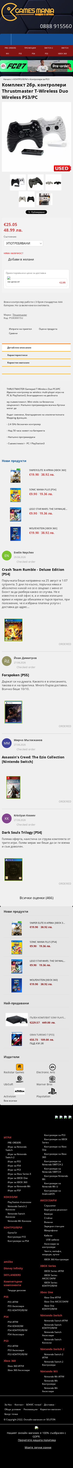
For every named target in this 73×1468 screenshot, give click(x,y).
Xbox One (46, 1292)
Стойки (48, 1218)
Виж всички (10, 1100)
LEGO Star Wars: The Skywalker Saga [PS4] (48, 509)
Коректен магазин (18, 362)
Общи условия (12, 1409)
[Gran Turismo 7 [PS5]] (17, 1039)
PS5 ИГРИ (13, 1302)
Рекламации (31, 1409)
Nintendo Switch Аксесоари (51, 1334)
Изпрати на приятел (20, 329)
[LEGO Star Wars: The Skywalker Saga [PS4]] (15, 514)
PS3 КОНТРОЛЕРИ (17, 1354)
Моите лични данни (38, 1447)
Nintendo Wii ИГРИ (54, 1376)
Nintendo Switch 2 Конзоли (16, 1208)
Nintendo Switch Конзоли (15, 1215)
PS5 (6, 1297)
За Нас (8, 1404)
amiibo (8, 1261)
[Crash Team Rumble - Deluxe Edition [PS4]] (13, 632)
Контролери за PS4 (18, 1241)
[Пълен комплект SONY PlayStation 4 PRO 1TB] (17, 1020)
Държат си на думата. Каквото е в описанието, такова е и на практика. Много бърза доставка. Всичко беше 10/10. (35, 685)
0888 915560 (56, 26)
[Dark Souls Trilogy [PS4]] (13, 871)
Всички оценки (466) (36, 897)
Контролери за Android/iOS (51, 1192)
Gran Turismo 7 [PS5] (42, 1034)
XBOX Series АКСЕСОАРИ (49, 1277)
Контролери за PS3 (39, 79)
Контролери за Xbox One (54, 1148)
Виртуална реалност (55, 1209)
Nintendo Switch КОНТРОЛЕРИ (51, 1326)
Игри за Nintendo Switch (16, 1148)
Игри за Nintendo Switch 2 (16, 1156)
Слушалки (50, 1205)
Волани (48, 1222)
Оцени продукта (48, 329)
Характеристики (17, 355)
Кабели (48, 1235)
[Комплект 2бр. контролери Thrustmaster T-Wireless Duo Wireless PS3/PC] (36, 171)
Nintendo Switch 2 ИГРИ (52, 1356)
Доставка (49, 1404)
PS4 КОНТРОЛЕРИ (17, 1330)
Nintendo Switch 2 (52, 1349)
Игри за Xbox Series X (19, 1174)
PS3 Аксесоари (16, 1350)
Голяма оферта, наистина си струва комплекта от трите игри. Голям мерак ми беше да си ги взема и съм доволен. (36, 842)
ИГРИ (8, 1137)
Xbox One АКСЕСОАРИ (56, 1301)
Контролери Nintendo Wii (55, 1177)
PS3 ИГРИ (13, 1346)
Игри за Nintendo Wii (19, 1186)
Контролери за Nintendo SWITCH (51, 1170)
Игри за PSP (14, 1190)
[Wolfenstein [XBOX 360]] (15, 534)
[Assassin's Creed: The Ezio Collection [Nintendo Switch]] (13, 789)
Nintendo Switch (51, 1315)
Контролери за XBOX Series (54, 1141)
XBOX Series (48, 1266)
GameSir (12, 1232)
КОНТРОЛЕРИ (20, 79)
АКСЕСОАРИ (48, 1200)
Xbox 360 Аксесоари (19, 1370)
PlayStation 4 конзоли (19, 1202)
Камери (48, 1213)
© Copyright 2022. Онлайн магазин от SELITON (29, 1419)
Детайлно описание (19, 347)
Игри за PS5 (14, 1161)
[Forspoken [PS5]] (13, 714)
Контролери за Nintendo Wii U (51, 1185)
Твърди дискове (17, 1290)
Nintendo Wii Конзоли (19, 1221)
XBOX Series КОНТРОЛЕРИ (49, 1284)
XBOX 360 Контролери (56, 1259)
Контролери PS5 (17, 1236)
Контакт (19, 1404)
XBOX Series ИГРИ (54, 1271)
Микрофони (51, 1230)
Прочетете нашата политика (37, 1440)
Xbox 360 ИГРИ (16, 1366)
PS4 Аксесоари (16, 1334)
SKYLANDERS (12, 1275)
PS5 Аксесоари (16, 1306)
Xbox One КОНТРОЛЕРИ (49, 1307)
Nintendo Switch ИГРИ (56, 1320)
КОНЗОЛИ (11, 1197)
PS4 (6, 1316)
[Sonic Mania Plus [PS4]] (15, 495)
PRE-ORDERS (14, 1142)
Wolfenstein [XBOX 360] (43, 528)
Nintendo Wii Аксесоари (50, 1389)
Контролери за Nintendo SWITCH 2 (52, 1163)
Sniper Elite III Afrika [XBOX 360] (47, 470)
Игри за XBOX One (18, 1178)
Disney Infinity (13, 1268)
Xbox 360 (10, 1361)
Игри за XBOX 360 (17, 1182)
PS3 (6, 1341)
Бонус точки (11, 1414)
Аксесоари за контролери (50, 1245)
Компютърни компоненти (13, 1283)
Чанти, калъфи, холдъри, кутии (52, 1253)
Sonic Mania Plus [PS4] (42, 489)
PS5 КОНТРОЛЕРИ (17, 1310)
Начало (7, 79)
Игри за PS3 (14, 1169)
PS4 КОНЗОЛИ (15, 1326)
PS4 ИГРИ (13, 1322)
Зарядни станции (54, 1226)
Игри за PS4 (14, 1165)
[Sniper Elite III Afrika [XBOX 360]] (15, 476)
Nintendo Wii (49, 1371)
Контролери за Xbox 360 (54, 1155)
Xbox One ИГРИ (52, 1297)
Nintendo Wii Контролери (50, 1382)
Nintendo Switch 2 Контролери (52, 1363)
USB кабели (52, 1239)
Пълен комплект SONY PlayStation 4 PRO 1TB (48, 1017)
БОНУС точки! (33, 1404)
